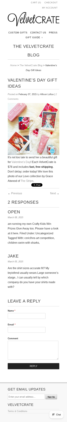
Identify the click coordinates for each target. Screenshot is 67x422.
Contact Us (38, 32)
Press (53, 32)
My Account (50, 8)
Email (11, 324)
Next (53, 193)
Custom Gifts (17, 32)
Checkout (51, 2)
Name (11, 310)
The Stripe (27, 180)
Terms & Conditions (17, 411)
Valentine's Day (21, 162)
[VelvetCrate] (33, 20)
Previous (16, 193)
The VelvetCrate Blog (33, 50)
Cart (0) (36, 2)
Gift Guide (34, 37)
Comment (13, 338)
